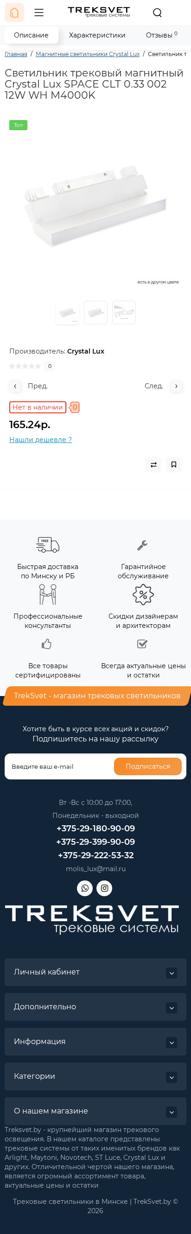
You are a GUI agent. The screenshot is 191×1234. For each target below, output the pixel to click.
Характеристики (97, 35)
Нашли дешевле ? (40, 440)
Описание (31, 35)
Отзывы (162, 35)
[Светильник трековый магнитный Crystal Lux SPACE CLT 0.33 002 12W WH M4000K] (95, 206)
